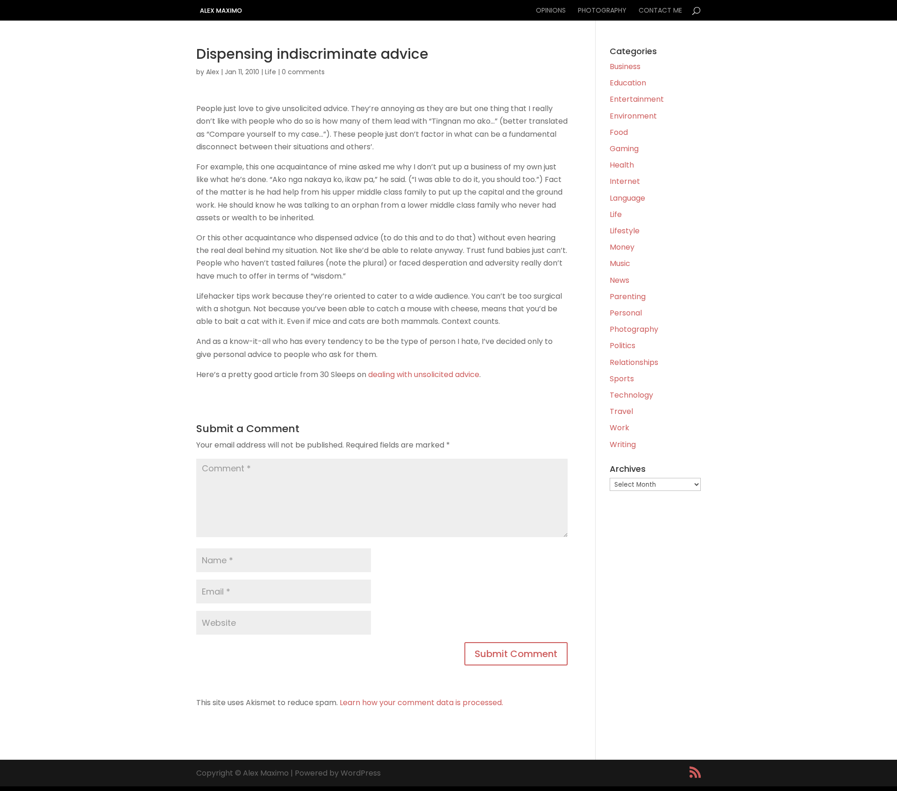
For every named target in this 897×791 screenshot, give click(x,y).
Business (625, 66)
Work (619, 427)
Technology (631, 395)
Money (622, 247)
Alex (212, 72)
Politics (622, 345)
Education (628, 82)
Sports (622, 378)
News (619, 280)
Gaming (624, 148)
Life (270, 72)
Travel (621, 411)
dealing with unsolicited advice (423, 374)
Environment (633, 116)
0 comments (303, 72)
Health (622, 165)
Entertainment (637, 99)
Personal (626, 313)
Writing (623, 444)
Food (619, 132)
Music (620, 263)
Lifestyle (625, 230)
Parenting (628, 296)
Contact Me (660, 11)
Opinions (551, 11)
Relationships (634, 362)
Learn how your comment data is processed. (421, 702)
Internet (625, 181)
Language (627, 198)
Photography (602, 11)
